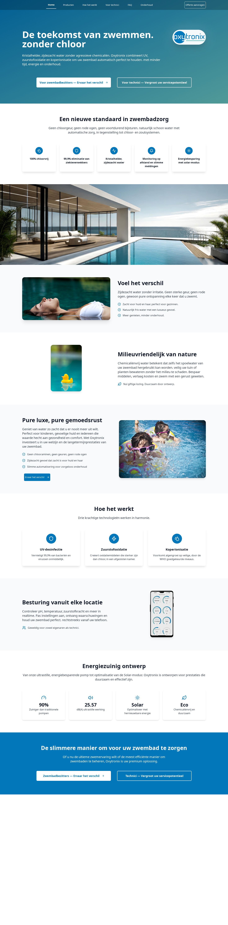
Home (51, 4)
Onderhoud (147, 4)
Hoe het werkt (90, 4)
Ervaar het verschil (34, 477)
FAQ (130, 4)
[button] (37, 477)
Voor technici (112, 4)
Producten (68, 4)
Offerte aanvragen (195, 4)
